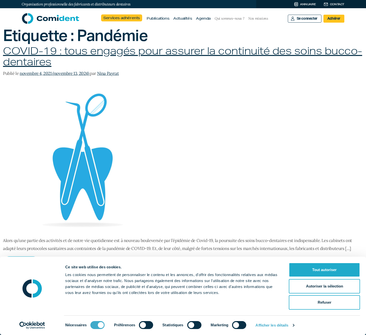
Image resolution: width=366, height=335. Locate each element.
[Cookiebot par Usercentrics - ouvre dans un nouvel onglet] (32, 325)
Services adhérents (121, 18)
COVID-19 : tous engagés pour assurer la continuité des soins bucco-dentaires (182, 56)
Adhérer (333, 18)
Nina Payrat (108, 73)
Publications (158, 18)
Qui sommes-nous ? (229, 18)
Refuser (324, 302)
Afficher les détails (271, 325)
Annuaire (308, 4)
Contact (337, 4)
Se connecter (307, 18)
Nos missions (258, 18)
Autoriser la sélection (324, 286)
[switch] (146, 325)
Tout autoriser (324, 270)
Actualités (182, 18)
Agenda (203, 18)
